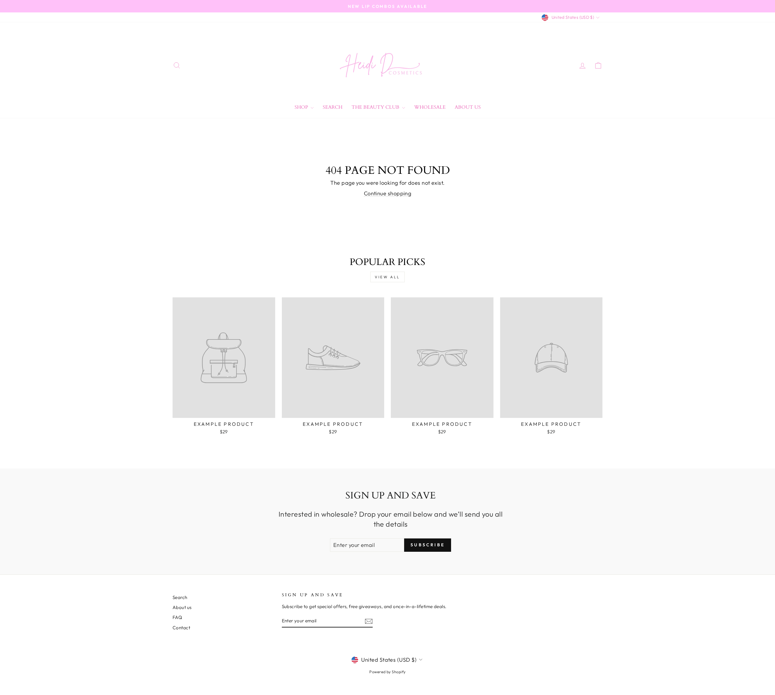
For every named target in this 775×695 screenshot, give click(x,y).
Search (332, 107)
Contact (181, 627)
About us (182, 607)
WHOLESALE (430, 107)
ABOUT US (468, 107)
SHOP (302, 107)
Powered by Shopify (387, 671)
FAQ (177, 617)
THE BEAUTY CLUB (376, 107)
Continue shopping (387, 193)
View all (387, 277)
